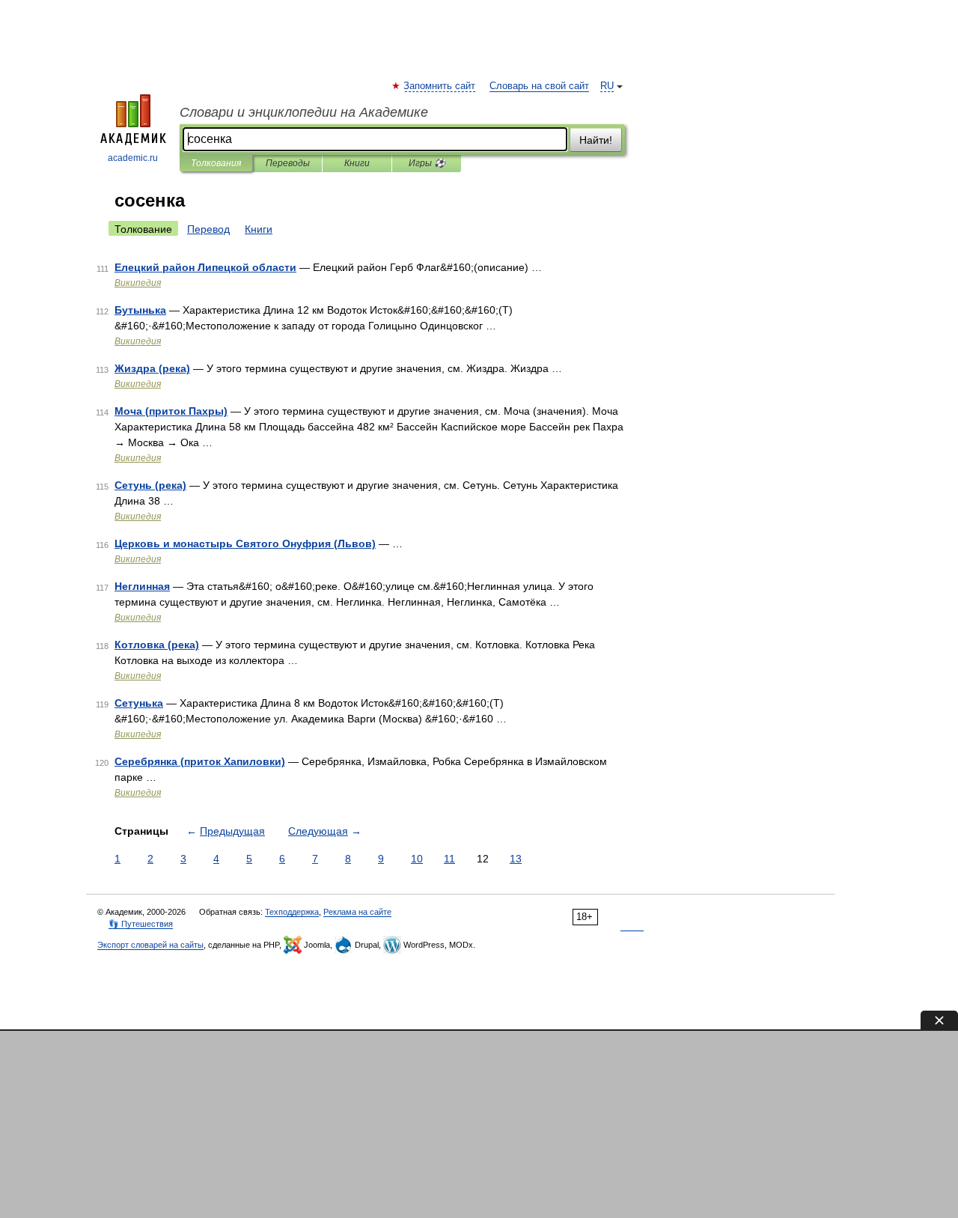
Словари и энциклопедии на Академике (304, 112)
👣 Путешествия (141, 923)
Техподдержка (292, 911)
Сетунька (139, 703)
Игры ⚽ (427, 163)
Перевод (208, 229)
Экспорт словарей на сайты (150, 944)
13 (516, 859)
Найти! (595, 140)
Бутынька (140, 310)
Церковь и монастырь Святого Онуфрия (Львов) (245, 543)
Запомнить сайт (440, 86)
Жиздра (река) (152, 368)
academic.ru (133, 158)
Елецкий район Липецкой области (205, 267)
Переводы (288, 163)
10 (417, 859)
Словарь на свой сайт (539, 86)
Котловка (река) (157, 645)
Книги (357, 163)
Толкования (216, 163)
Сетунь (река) (150, 485)
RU (607, 86)
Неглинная (142, 586)
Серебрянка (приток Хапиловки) (200, 761)
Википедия (138, 283)
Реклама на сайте (357, 911)
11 (449, 859)
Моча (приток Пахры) (171, 411)
